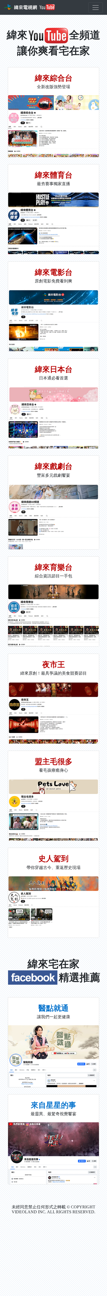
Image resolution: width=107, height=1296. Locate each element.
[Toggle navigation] (95, 7)
